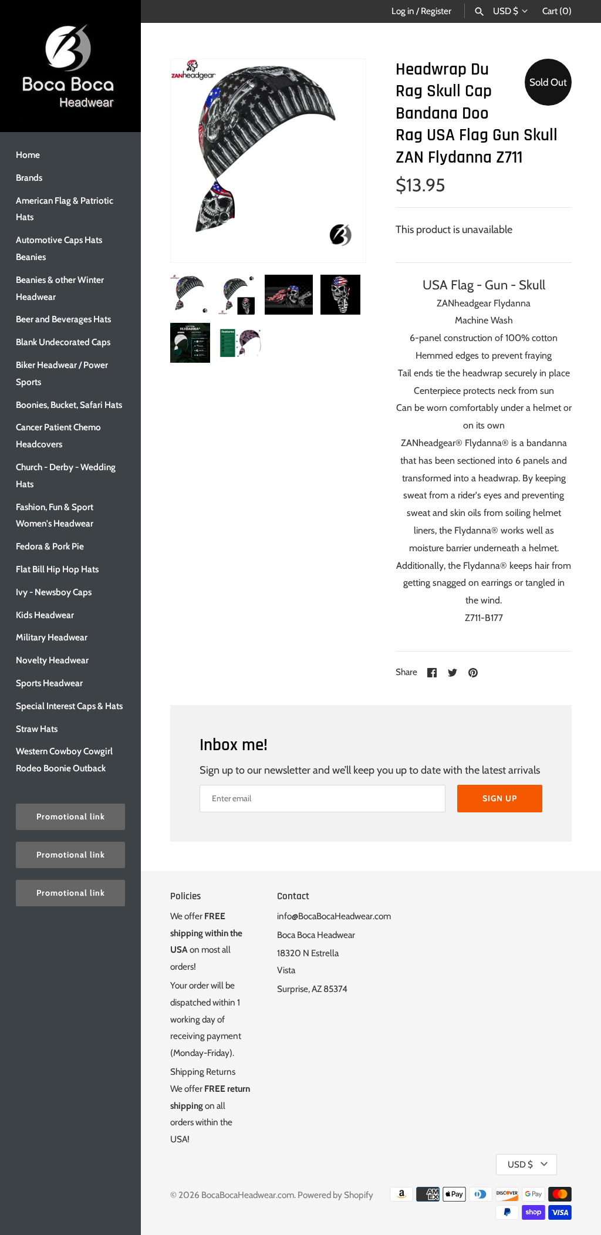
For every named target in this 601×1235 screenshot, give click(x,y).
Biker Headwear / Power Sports (62, 373)
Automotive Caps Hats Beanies (59, 248)
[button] (341, 161)
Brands (29, 177)
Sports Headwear (49, 683)
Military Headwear (51, 637)
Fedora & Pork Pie (50, 546)
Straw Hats (37, 728)
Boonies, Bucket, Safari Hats (69, 404)
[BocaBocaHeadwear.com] (70, 66)
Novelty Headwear (52, 660)
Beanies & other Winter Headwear (60, 288)
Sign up (499, 798)
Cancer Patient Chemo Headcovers (58, 435)
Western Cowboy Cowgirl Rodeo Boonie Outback (64, 759)
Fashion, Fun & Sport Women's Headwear (54, 515)
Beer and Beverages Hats (63, 319)
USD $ (505, 11)
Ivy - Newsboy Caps (54, 592)
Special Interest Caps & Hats (69, 705)
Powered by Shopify (335, 1194)
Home (28, 154)
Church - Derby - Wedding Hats (66, 475)
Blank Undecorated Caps (63, 341)
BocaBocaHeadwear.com (247, 1194)
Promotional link (70, 816)
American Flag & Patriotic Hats (64, 209)
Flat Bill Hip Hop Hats (57, 569)
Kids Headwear (45, 614)
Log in (402, 10)
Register (436, 10)
